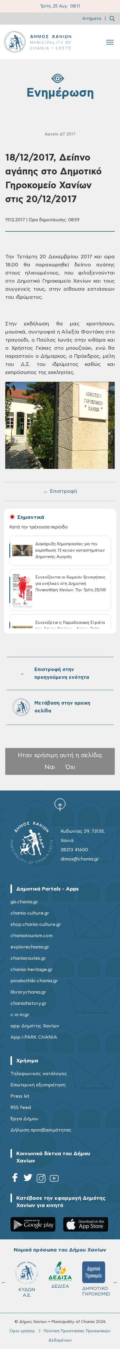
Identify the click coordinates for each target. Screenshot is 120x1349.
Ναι (50, 767)
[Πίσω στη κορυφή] (60, 804)
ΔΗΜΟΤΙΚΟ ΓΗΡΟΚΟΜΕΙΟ (96, 1291)
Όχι (70, 767)
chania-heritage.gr (31, 969)
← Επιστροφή (60, 491)
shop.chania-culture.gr (35, 924)
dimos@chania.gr (80, 859)
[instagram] (41, 1179)
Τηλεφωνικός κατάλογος (38, 1073)
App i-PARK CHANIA (33, 1037)
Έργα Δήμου (24, 1118)
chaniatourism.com (31, 935)
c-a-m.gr (19, 1014)
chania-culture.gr (29, 913)
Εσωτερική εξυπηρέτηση (38, 1085)
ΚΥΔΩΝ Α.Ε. (26, 1292)
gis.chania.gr (24, 902)
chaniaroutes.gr (28, 958)
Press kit (19, 1096)
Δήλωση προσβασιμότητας (40, 1130)
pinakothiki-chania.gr (34, 980)
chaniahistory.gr (28, 1003)
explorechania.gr (29, 947)
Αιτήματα (91, 18)
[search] (112, 18)
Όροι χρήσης (22, 1331)
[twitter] (28, 1179)
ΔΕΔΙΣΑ (60, 1286)
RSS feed (20, 1107)
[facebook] (14, 1179)
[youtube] (54, 1179)
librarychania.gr (28, 992)
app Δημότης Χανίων (34, 1026)
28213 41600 (74, 849)
